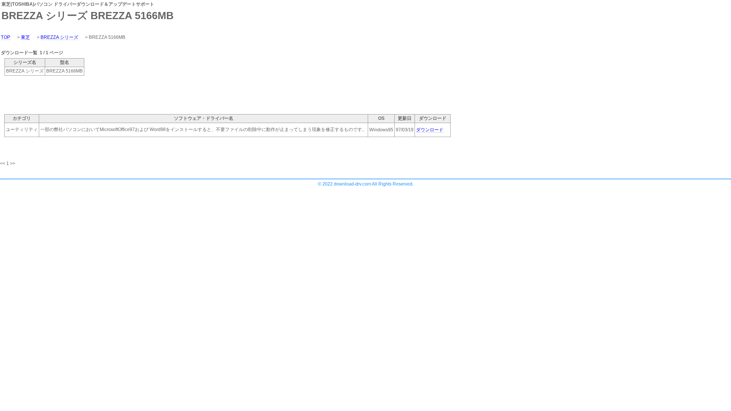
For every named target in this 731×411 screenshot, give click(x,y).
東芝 (25, 37)
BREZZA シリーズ (59, 37)
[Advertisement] (104, 94)
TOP (5, 37)
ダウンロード (429, 129)
